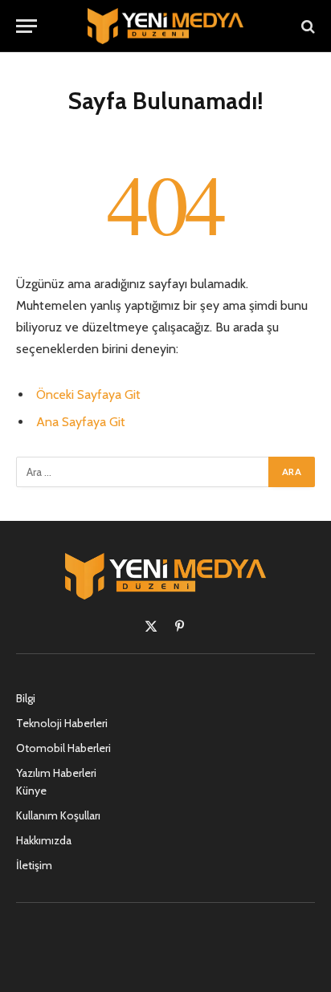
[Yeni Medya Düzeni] (165, 26)
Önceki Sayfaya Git (88, 394)
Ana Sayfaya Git (80, 421)
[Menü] (26, 26)
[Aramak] (306, 26)
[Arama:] (143, 472)
